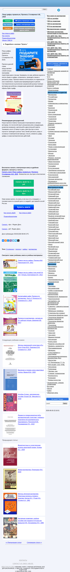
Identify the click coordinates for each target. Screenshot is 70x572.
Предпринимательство (56, 279)
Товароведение (53, 282)
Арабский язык (53, 220)
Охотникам (52, 309)
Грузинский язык (53, 253)
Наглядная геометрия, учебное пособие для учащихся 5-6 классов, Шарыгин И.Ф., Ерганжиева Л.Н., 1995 (31, 521)
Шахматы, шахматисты (56, 346)
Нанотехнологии (54, 299)
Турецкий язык (53, 222)
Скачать (7, 20)
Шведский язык (53, 238)
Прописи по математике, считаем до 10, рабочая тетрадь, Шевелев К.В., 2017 (30, 320)
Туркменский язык (54, 257)
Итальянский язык (54, 198)
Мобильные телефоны (56, 311)
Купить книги (23, 207)
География (52, 166)
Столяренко (10, 249)
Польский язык (53, 231)
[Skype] (16, 240)
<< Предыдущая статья (13, 542)
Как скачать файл (9, 213)
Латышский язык (54, 229)
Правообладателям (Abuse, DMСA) (8, 39)
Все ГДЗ (50, 75)
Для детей (51, 112)
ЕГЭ (48, 77)
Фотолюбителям (53, 288)
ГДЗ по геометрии (53, 21)
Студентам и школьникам (56, 172)
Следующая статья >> (34, 542)
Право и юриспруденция (56, 147)
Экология (51, 155)
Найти (49, 390)
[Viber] (11, 240)
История (51, 138)
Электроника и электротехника (53, 293)
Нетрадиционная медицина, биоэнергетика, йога (57, 357)
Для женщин (52, 339)
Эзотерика (51, 286)
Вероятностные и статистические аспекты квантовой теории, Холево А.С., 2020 (30, 447)
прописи (18, 249)
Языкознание (52, 251)
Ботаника (51, 129)
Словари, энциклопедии (56, 373)
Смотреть (8, 28)
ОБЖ (50, 136)
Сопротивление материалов (58, 185)
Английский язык (54, 189)
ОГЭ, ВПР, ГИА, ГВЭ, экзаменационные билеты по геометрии (58, 43)
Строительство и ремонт (56, 313)
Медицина (51, 350)
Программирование (55, 348)
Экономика (52, 271)
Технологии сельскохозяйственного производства (55, 326)
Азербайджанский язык (56, 218)
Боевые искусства (54, 380)
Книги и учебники (53, 88)
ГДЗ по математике (54, 24)
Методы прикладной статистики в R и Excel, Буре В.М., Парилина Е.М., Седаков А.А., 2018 (30, 347)
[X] (18, 240)
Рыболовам (52, 369)
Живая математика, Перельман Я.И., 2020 (30, 471)
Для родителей (53, 177)
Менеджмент (52, 266)
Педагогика (52, 121)
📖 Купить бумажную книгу (24, 20)
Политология (52, 110)
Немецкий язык (53, 196)
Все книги (50, 386)
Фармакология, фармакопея (57, 296)
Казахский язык (53, 225)
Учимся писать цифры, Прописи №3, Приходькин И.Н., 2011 (30, 261)
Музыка (50, 153)
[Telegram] (13, 240)
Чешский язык (53, 236)
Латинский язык (53, 200)
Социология (52, 119)
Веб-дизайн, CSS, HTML (56, 364)
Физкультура (52, 151)
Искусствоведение (54, 114)
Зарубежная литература (56, 170)
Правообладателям (10, 216)
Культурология (53, 175)
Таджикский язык (54, 262)
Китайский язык (53, 246)
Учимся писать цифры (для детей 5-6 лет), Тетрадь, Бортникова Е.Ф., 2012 (30, 274)
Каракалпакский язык (55, 260)
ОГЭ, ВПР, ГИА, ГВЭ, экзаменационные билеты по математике (58, 49)
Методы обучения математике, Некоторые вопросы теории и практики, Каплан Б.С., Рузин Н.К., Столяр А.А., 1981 (29, 497)
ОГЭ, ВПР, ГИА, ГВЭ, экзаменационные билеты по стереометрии (58, 55)
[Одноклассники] (5, 240)
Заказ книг (51, 333)
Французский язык (54, 192)
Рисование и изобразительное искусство (57, 182)
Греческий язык (53, 227)
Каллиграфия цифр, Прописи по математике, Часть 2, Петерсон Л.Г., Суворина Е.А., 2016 (30, 298)
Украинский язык (54, 203)
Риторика (51, 133)
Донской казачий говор (56, 242)
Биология (51, 108)
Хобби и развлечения (55, 290)
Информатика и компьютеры (58, 103)
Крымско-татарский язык (56, 216)
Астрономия (52, 149)
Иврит (50, 244)
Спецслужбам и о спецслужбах (54, 353)
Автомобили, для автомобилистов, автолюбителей (54, 302)
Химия (50, 105)
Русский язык (52, 97)
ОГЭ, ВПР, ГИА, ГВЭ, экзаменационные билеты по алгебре (58, 37)
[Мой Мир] (8, 240)
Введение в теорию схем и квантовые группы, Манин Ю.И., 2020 (31, 371)
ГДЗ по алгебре (52, 18)
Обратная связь (52, 393)
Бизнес (50, 277)
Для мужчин (52, 367)
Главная (50, 69)
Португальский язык (55, 233)
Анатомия (51, 127)
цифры (25, 249)
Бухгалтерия (52, 275)
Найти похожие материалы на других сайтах (24, 29)
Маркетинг (51, 268)
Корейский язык (53, 214)
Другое (49, 388)
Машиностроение (54, 337)
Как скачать (6, 36)
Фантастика (52, 360)
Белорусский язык (54, 205)
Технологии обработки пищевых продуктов (56, 318)
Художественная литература (58, 131)
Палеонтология (53, 164)
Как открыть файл (8, 33)
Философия (52, 144)
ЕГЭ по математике (54, 26)
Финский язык (53, 249)
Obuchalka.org (7, 567)
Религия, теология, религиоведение (54, 158)
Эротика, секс (53, 371)
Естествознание (53, 168)
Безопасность (53, 375)
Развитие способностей (56, 344)
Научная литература (55, 179)
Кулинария (52, 378)
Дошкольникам (53, 90)
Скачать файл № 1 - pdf (24, 183)
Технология (52, 116)
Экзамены (50, 79)
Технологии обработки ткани (58, 315)
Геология (51, 330)
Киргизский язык (53, 255)
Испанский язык (53, 194)
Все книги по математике (56, 16)
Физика (50, 101)
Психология (52, 142)
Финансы (51, 273)
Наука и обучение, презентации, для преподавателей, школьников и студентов (57, 83)
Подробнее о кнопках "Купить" (16, 44)
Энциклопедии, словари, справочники (55, 383)
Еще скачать (8, 24)
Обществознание (54, 161)
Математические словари (56, 29)
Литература (52, 99)
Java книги (51, 335)
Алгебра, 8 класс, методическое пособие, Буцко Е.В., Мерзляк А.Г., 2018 (29, 397)
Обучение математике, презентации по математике (57, 32)
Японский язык (53, 240)
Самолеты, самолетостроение (58, 306)
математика (33, 249)
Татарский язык (53, 209)
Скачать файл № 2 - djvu (24, 192)
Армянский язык (53, 207)
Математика (52, 94)
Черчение (51, 140)
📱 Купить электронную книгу (24, 24)
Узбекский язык (53, 211)
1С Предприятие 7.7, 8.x (56, 362)
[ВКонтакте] (3, 240)
